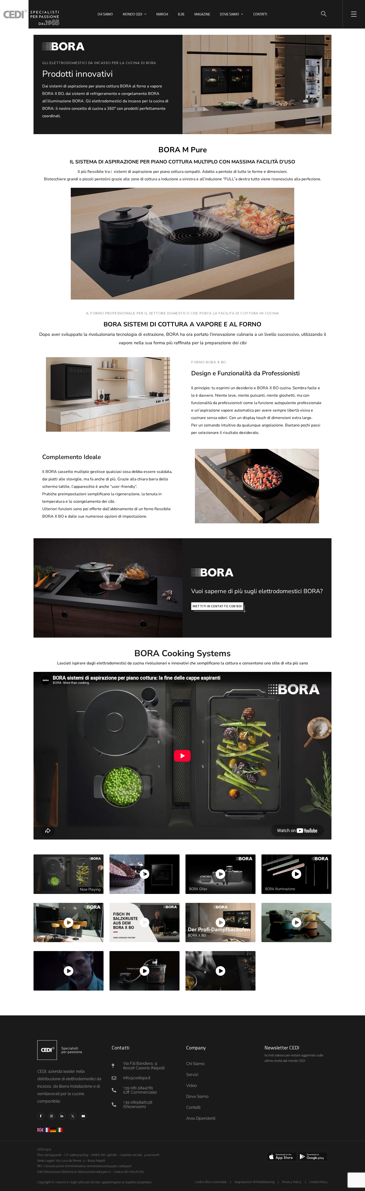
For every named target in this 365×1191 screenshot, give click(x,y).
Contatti (260, 14)
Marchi (162, 14)
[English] (40, 1129)
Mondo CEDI (132, 14)
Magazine (202, 14)
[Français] (47, 1129)
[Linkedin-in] (62, 1116)
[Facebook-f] (40, 1116)
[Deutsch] (53, 1129)
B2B (181, 14)
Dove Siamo (229, 14)
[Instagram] (51, 1116)
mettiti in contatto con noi (217, 606)
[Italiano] (60, 1129)
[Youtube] (83, 1116)
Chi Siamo (105, 14)
